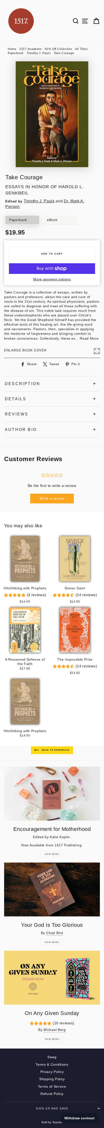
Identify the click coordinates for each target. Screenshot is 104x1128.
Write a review (52, 498)
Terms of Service (52, 1086)
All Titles (81, 49)
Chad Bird (54, 933)
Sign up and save (52, 1108)
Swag (52, 1057)
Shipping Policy (52, 1079)
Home (12, 49)
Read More (89, 338)
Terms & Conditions (52, 1064)
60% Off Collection (58, 49)
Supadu (57, 1122)
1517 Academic (30, 49)
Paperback (15, 53)
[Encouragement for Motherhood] (52, 794)
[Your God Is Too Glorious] (52, 889)
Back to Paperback (55, 750)
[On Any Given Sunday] (52, 978)
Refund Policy (52, 1094)
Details (15, 399)
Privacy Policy (52, 1072)
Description (22, 384)
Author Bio (21, 430)
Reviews (16, 414)
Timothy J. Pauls (39, 53)
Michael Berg (55, 1030)
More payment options (52, 279)
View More (52, 854)
